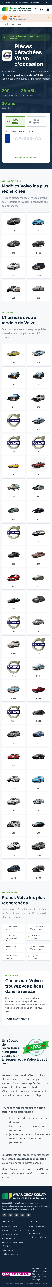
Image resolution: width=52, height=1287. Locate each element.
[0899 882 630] (16, 1274)
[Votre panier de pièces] (41, 9)
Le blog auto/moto (10, 1254)
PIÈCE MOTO (36, 121)
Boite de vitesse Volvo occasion (37, 947)
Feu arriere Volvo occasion (13, 956)
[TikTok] (28, 1215)
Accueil (5, 24)
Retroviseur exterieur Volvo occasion (12, 938)
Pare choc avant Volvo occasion (37, 927)
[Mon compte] (35, 9)
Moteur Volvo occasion (11, 927)
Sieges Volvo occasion (35, 956)
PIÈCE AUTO (15, 121)
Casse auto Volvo (17, 1018)
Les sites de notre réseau (12, 1234)
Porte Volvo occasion (35, 936)
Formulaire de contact (37, 1226)
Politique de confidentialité (34, 1232)
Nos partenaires (8, 1238)
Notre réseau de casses (12, 1230)
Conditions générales (37, 1237)
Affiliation (6, 1246)
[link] (13, 354)
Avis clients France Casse (12, 1242)
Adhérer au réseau (9, 1226)
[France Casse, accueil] (16, 9)
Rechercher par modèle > (26, 157)
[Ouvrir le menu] (47, 9)
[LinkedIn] (22, 1215)
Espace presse (8, 1250)
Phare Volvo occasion (11, 947)
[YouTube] (16, 1215)
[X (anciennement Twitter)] (10, 1215)
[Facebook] (4, 1215)
